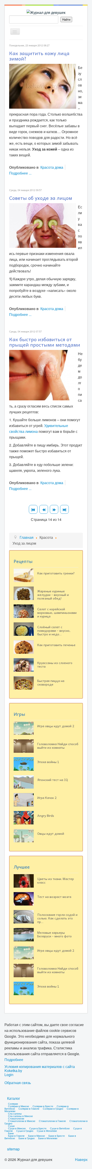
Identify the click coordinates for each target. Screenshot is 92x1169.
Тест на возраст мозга (54, 896)
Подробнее (13, 1059)
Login (8, 1075)
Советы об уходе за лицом (40, 198)
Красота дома (51, 167)
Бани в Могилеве (47, 1138)
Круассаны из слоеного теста (54, 664)
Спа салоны (15, 1113)
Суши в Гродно (24, 1130)
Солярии (13, 1103)
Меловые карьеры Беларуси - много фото (54, 934)
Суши (11, 1126)
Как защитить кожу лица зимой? (39, 56)
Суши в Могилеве (47, 1130)
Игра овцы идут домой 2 (55, 725)
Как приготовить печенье (56, 644)
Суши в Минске (17, 1128)
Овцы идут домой (50, 833)
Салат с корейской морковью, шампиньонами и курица (57, 612)
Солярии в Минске (18, 1106)
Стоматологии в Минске (21, 1121)
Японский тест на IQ (52, 779)
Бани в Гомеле (16, 1135)
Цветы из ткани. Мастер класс (55, 880)
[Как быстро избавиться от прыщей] (42, 374)
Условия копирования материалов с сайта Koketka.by (39, 1069)
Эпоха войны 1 (48, 761)
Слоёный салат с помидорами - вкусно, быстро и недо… (53, 630)
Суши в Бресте (37, 1128)
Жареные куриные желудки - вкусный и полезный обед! (53, 595)
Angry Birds (45, 815)
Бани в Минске (36, 1135)
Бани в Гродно (27, 1138)
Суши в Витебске (60, 1128)
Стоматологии (16, 1118)
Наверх (81, 1159)
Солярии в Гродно (53, 1108)
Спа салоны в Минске (20, 1116)
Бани (11, 1133)
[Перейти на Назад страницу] (43, 509)
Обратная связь (17, 1083)
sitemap (13, 1149)
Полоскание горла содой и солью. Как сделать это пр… (57, 918)
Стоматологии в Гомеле (52, 1121)
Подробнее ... (20, 173)
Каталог (13, 1098)
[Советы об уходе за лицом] (42, 225)
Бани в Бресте (56, 1135)
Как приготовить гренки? (56, 573)
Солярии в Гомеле (29, 1108)
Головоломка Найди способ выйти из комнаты (57, 745)
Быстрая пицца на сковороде (50, 682)
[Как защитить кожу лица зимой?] (42, 85)
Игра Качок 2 (46, 797)
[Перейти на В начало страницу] (33, 509)
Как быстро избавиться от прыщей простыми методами (44, 342)
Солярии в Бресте (43, 1106)
